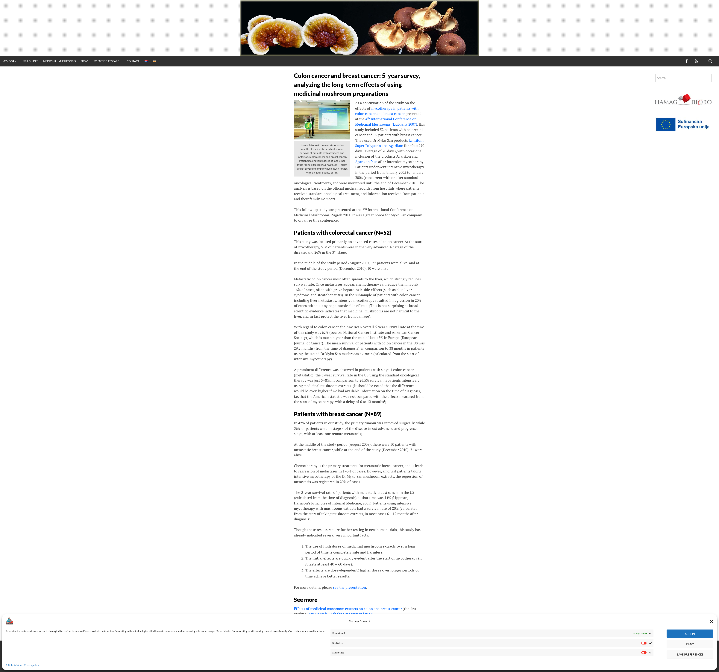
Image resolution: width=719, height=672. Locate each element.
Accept (690, 633)
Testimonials (317, 614)
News (84, 61)
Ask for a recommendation (351, 614)
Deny (690, 644)
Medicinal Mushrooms (59, 61)
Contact (133, 61)
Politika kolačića (14, 665)
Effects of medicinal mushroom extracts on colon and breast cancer (348, 608)
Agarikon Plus (366, 161)
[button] (711, 621)
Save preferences (690, 654)
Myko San (9, 61)
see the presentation (349, 587)
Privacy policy (31, 665)
